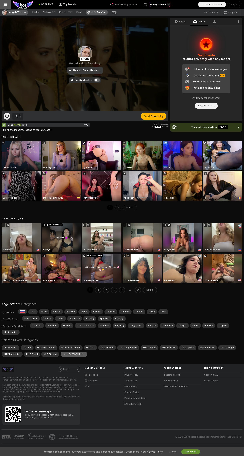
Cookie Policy (155, 451)
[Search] (145, 4)
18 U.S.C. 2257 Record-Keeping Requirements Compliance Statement (208, 437)
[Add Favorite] (7, 116)
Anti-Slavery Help (132, 404)
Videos (49, 12)
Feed (79, 12)
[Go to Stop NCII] (68, 437)
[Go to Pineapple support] (52, 437)
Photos (65, 12)
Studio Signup (171, 381)
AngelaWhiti (10, 304)
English (66, 369)
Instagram (93, 381)
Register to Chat (206, 105)
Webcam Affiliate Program (176, 386)
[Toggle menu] (5, 4)
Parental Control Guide (135, 398)
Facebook (93, 375)
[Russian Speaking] (22, 311)
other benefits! (212, 98)
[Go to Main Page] (23, 4)
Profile (35, 12)
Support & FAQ (211, 375)
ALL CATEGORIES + (74, 354)
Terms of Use (130, 381)
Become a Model (172, 375)
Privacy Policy (131, 375)
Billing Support (211, 381)
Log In (234, 4)
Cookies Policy (131, 392)
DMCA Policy (130, 386)
